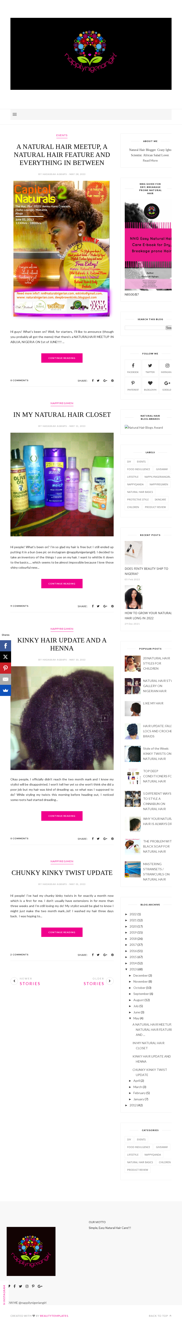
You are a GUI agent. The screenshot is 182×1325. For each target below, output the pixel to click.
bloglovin (150, 389)
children (133, 507)
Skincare (160, 499)
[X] (5, 656)
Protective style (138, 499)
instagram (167, 372)
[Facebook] (5, 645)
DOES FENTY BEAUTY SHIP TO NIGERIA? (146, 571)
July (136, 1006)
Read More (150, 160)
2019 (133, 932)
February (139, 1093)
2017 (133, 944)
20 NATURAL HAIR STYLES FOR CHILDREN (156, 663)
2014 (133, 963)
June (136, 1012)
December (140, 975)
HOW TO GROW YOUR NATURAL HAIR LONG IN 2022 (148, 615)
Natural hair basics (140, 492)
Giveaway (162, 469)
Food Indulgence (138, 469)
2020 (133, 926)
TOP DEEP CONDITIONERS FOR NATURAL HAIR (158, 776)
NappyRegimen (62, 403)
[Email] (5, 679)
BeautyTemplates (54, 1315)
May (136, 1018)
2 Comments (19, 954)
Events (61, 135)
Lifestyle (132, 476)
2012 (133, 1105)
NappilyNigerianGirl (157, 476)
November (140, 981)
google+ (167, 389)
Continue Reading (61, 358)
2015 (133, 957)
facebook (133, 372)
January (138, 1099)
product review (155, 507)
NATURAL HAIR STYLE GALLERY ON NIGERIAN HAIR (159, 686)
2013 (133, 969)
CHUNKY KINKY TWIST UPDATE (62, 872)
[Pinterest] (5, 668)
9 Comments (19, 606)
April (136, 1080)
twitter (150, 372)
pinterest (133, 389)
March (137, 1087)
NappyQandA (135, 484)
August (138, 1000)
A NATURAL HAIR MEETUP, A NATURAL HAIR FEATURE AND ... (153, 1030)
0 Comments (19, 380)
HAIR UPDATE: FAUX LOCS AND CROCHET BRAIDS (158, 731)
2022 (133, 914)
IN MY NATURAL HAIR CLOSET (62, 414)
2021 (133, 920)
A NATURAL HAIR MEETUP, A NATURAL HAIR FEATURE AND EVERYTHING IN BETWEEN (62, 154)
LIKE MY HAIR (153, 703)
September (141, 994)
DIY (129, 461)
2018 (133, 938)
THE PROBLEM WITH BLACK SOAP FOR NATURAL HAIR (158, 846)
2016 (133, 951)
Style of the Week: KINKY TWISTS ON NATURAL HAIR (157, 754)
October (139, 988)
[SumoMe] (5, 690)
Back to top (159, 1315)
